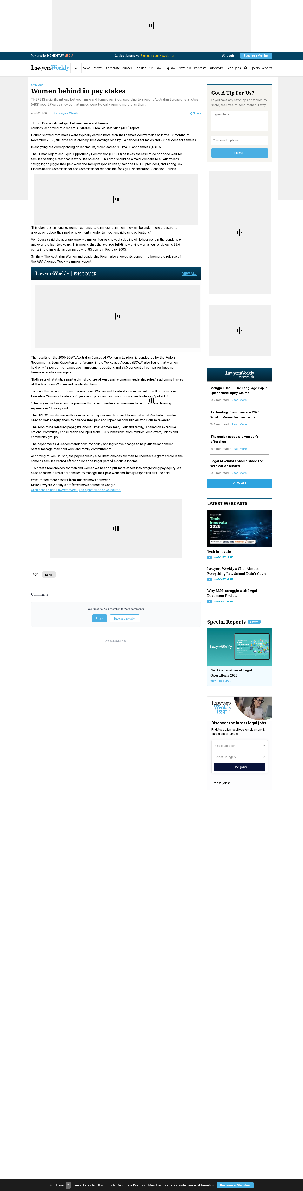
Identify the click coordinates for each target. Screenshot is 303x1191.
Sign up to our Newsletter (157, 55)
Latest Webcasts (227, 503)
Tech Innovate (219, 551)
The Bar (140, 68)
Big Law (169, 68)
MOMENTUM (60, 55)
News (86, 68)
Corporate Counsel (119, 68)
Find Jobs (240, 767)
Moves (98, 68)
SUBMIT (239, 153)
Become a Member (256, 55)
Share (197, 113)
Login (231, 55)
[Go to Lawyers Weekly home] (50, 68)
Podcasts (200, 68)
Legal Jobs (234, 68)
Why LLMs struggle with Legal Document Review (232, 593)
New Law (185, 68)
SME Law (155, 68)
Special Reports (261, 68)
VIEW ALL (189, 274)
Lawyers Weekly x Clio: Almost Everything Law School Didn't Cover (237, 571)
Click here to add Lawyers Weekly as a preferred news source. (76, 490)
